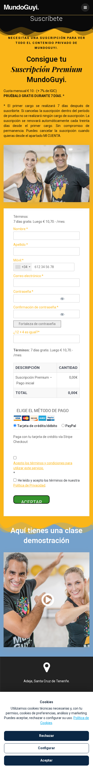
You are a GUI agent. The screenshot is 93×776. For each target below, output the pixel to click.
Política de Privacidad (29, 485)
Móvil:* (18, 260)
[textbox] (43, 267)
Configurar (46, 748)
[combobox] (23, 267)
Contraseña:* (23, 291)
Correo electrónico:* (28, 276)
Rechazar (46, 736)
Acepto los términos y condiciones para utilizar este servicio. (42, 465)
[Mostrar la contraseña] (68, 298)
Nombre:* (20, 229)
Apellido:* (20, 244)
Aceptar (46, 760)
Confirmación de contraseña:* (35, 307)
